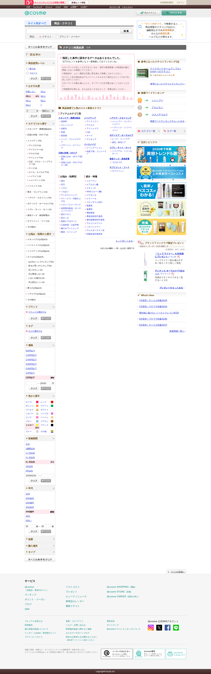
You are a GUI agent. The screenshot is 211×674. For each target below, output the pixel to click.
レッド (47, 402)
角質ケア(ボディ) (68, 221)
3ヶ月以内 (30, 457)
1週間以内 (30, 448)
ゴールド (32, 410)
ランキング (37, 7)
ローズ (32, 402)
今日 (28, 444)
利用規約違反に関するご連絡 (78, 629)
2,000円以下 (31, 360)
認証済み (40, 54)
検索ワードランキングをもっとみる (167, 121)
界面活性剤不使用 (94, 216)
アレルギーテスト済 (95, 230)
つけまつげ (117, 162)
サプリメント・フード (119, 167)
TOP (28, 7)
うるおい (65, 191)
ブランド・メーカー (69, 36)
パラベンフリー (93, 227)
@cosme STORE (120, 591)
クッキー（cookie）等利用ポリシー (40, 633)
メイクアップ (90, 118)
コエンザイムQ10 (94, 202)
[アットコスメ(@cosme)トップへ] (35, 14)
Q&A (66, 7)
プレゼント (71, 591)
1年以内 (29, 466)
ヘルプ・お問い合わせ (76, 625)
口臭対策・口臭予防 (70, 225)
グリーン (47, 406)
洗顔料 (64, 121)
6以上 (28, 105)
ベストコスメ (127, 7)
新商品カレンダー (75, 601)
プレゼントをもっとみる (171, 288)
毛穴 (63, 184)
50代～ (29, 520)
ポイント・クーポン (35, 599)
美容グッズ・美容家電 (119, 159)
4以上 (28, 101)
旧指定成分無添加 (94, 234)
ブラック (47, 425)
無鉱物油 (90, 213)
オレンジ (32, 406)
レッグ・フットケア (121, 139)
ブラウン (47, 421)
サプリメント (118, 171)
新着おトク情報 (78, 2)
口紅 (88, 132)
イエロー (32, 427)
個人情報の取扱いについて (36, 629)
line (176, 628)
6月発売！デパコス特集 (153, 325)
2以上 (32, 96)
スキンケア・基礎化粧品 (69, 118)
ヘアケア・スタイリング (120, 118)
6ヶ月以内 (40, 462)
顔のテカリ (66, 214)
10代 (28, 494)
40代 (28, 516)
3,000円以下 (31, 364)
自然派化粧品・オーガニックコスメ (71, 209)
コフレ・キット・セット (120, 147)
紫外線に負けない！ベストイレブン (159, 313)
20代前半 (30, 498)
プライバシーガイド (34, 637)
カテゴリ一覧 (114, 7)
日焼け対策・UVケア (68, 153)
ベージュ (47, 417)
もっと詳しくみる (124, 241)
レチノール (91, 198)
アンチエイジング (69, 195)
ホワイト (47, 410)
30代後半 (40, 512)
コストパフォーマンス (71, 204)
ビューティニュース (76, 596)
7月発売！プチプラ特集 (153, 306)
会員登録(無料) (166, 2)
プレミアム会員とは (34, 621)
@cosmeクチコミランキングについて (123, 629)
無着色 (89, 205)
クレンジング (67, 125)
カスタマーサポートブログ (78, 633)
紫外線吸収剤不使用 (95, 220)
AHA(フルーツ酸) (94, 191)
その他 (47, 431)
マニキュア (91, 139)
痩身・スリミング (69, 232)
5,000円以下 (31, 368)
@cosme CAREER (123, 596)
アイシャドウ (92, 128)
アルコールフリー (94, 223)
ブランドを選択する (37, 312)
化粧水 (64, 128)
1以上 (43, 91)
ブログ (58, 7)
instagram (151, 628)
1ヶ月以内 (30, 453)
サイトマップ (113, 625)
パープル (47, 414)
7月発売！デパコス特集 (153, 300)
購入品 (32, 69)
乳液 (63, 132)
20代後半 (30, 503)
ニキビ (64, 188)
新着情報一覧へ (176, 331)
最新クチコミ (73, 606)
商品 (32, 36)
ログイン (181, 2)
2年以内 (29, 471)
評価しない (31, 91)
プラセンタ (91, 195)
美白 (63, 181)
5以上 (43, 101)
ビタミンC (91, 188)
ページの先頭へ (178, 572)
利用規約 (29, 625)
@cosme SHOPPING (122, 587)
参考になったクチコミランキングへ (167, 84)
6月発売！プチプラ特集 (153, 319)
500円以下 (30, 351)
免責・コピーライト (75, 621)
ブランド (48, 7)
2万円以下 (40, 377)
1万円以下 (30, 373)
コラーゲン (91, 181)
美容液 (64, 135)
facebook (167, 628)
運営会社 (111, 621)
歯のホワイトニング (70, 228)
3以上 (43, 96)
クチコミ (46, 36)
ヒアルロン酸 (92, 184)
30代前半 (30, 507)
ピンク (32, 417)
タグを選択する (35, 331)
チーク (89, 135)
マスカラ (90, 125)
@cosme (36, 588)
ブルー (32, 421)
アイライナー (92, 121)
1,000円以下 (31, 355)
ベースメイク (90, 144)
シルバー (32, 414)
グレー (32, 431)
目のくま (65, 218)
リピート (33, 73)
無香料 (89, 209)
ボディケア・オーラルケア (121, 135)
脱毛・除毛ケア (119, 142)
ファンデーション (94, 148)
